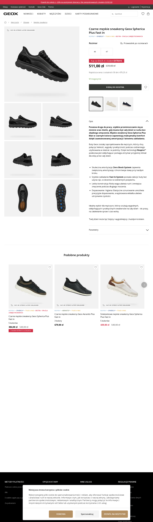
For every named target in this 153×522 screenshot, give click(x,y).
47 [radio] (107, 51)
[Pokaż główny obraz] (41, 64)
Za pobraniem (10, 503)
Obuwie (26, 22)
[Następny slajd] (144, 285)
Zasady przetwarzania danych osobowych (129, 498)
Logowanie (135, 7)
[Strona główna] (5, 22)
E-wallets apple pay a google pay (17, 498)
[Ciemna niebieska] (126, 104)
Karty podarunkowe (86, 13)
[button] (146, 87)
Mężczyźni (55, 13)
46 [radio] (95, 51)
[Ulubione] (143, 14)
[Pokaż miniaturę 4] (60, 159)
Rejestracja (145, 7)
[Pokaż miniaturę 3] (22, 159)
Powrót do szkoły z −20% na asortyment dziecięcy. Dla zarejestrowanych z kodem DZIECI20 (76, 2)
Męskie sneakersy (40, 22)
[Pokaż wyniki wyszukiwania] (113, 14)
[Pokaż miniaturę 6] (60, 198)
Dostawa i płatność (18, 7)
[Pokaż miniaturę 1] (22, 121)
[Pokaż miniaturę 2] (60, 121)
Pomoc (51, 7)
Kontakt (32, 7)
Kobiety (41, 13)
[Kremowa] (111, 104)
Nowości (28, 13)
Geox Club (41, 7)
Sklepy (5, 7)
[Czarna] (96, 104)
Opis (91, 121)
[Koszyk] (148, 14)
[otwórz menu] (47, 14)
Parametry (93, 230)
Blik (6, 492)
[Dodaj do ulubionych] (50, 267)
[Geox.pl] (11, 14)
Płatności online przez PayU (15, 487)
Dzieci (68, 13)
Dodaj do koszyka (115, 87)
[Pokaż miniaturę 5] (22, 198)
